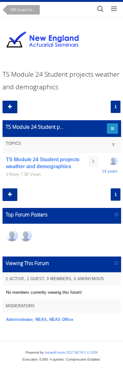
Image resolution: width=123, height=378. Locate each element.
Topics (13, 143)
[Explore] (114, 9)
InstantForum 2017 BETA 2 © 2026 (71, 352)
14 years (110, 171)
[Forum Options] (111, 128)
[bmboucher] (113, 160)
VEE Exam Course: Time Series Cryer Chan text (25, 10)
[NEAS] (12, 235)
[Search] (100, 9)
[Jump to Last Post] (93, 161)
